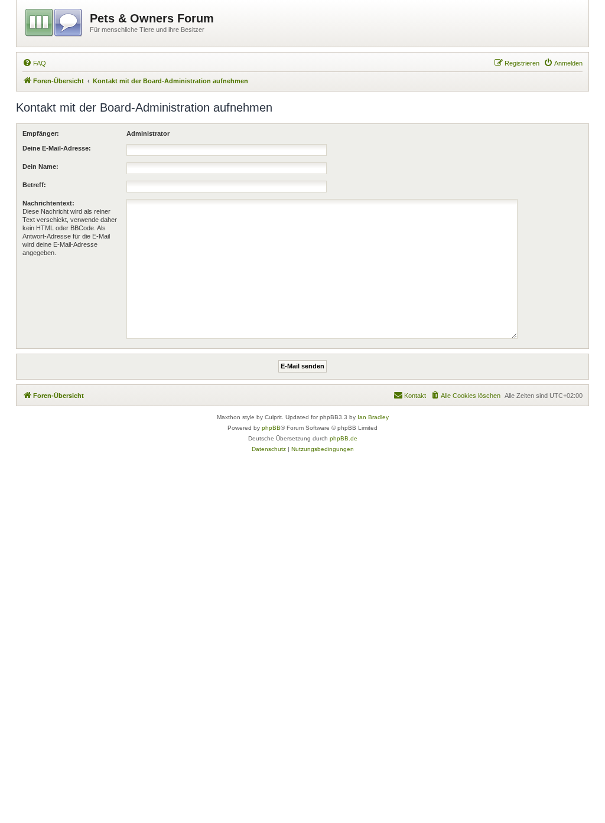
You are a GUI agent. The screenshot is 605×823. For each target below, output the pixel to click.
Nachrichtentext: (48, 203)
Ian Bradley (373, 417)
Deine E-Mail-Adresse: (56, 148)
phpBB (271, 427)
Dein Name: (40, 166)
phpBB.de (343, 438)
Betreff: (34, 184)
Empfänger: (40, 133)
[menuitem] (34, 63)
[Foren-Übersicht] (54, 20)
